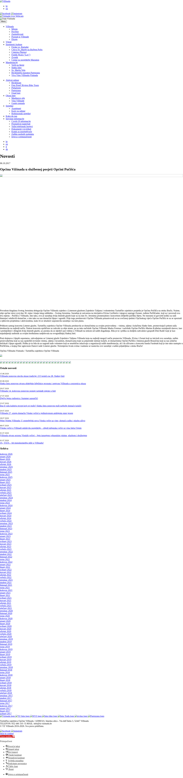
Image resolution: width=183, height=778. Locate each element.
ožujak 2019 (5, 662)
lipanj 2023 (5, 539)
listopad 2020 (6, 613)
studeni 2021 (6, 582)
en (7, 8)
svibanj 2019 (6, 657)
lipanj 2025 (5, 482)
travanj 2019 (5, 659)
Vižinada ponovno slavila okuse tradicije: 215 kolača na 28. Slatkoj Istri (32, 376)
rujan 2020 (5, 616)
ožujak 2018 (5, 688)
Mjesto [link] (14, 29)
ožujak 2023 (5, 546)
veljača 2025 (5, 492)
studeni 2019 (6, 641)
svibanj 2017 (6, 713)
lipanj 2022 (5, 567)
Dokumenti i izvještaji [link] (21, 129)
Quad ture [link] (15, 93)
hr (7, 6)
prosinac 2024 (6, 497)
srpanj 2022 (5, 564)
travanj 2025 (5, 487)
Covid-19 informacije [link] (21, 121)
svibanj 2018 (6, 682)
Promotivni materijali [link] (20, 124)
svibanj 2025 (6, 485)
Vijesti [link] (8, 42)
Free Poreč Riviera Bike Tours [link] (25, 85)
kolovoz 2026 (6, 454)
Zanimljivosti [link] (17, 34)
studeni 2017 (6, 698)
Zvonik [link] (14, 57)
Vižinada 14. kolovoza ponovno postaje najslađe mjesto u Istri (28, 391)
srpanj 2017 (5, 708)
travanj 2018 (5, 685)
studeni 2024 (6, 500)
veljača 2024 (5, 521)
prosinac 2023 (6, 523)
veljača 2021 (5, 605)
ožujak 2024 (5, 518)
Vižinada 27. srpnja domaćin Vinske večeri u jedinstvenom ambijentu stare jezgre (36, 413)
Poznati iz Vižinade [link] (20, 37)
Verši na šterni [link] (17, 65)
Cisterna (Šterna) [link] (19, 52)
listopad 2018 (6, 670)
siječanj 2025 (6, 495)
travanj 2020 (5, 629)
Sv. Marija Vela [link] (18, 70)
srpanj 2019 (5, 652)
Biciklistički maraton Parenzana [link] (25, 73)
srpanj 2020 (5, 621)
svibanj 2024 (6, 513)
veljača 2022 (5, 577)
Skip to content (7, 733)
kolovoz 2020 (6, 618)
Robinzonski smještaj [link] (21, 113)
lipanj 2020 (5, 623)
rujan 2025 (5, 474)
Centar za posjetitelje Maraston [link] (25, 60)
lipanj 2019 (5, 654)
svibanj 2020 (6, 626)
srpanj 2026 (5, 456)
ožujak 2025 (5, 490)
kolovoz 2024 (6, 505)
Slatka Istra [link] (16, 67)
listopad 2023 (6, 528)
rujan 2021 (5, 587)
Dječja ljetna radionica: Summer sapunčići (19, 398)
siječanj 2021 (6, 608)
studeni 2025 (6, 469)
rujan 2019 (5, 647)
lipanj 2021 (5, 595)
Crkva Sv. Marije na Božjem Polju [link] (26, 49)
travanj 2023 (5, 544)
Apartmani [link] (16, 108)
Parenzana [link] (16, 90)
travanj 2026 (5, 462)
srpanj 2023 (5, 536)
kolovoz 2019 (6, 649)
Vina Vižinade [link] (17, 100)
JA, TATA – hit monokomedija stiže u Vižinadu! (22, 443)
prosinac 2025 (6, 467)
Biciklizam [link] (16, 83)
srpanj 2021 (5, 593)
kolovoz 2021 (6, 590)
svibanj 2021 (6, 598)
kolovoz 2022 (6, 562)
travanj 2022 (5, 572)
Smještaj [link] (9, 106)
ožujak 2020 (5, 631)
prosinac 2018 (6, 667)
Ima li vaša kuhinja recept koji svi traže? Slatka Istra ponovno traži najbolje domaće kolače (40, 406)
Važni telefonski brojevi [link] (22, 126)
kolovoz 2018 (6, 675)
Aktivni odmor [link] (12, 80)
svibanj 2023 (6, 541)
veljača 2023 (5, 549)
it (6, 146)
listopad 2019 (6, 644)
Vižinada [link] (10, 26)
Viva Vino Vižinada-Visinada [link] (24, 75)
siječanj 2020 (6, 636)
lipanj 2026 (5, 459)
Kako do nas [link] (11, 116)
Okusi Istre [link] (11, 95)
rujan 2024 (5, 503)
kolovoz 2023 (6, 533)
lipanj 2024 (5, 510)
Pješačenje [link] (16, 88)
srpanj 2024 (5, 508)
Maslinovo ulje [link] (18, 98)
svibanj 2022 (6, 569)
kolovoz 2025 (6, 477)
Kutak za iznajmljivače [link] (21, 131)
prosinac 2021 (6, 580)
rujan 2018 (5, 672)
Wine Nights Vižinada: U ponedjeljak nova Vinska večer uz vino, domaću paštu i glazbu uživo (42, 420)
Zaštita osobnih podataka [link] (22, 134)
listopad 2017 (6, 700)
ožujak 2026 (5, 464)
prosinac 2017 (6, 695)
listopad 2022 (6, 557)
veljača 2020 (5, 634)
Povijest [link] (15, 31)
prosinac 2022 (6, 551)
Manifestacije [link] (12, 62)
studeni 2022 (6, 554)
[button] (3, 21)
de (7, 149)
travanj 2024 (5, 515)
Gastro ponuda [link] (18, 103)
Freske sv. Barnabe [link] (20, 47)
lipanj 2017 (5, 711)
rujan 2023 (5, 531)
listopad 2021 (6, 585)
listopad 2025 (6, 472)
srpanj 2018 (5, 677)
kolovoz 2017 (6, 706)
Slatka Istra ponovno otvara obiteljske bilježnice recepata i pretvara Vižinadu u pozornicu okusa (43, 383)
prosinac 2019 (6, 639)
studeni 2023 (6, 526)
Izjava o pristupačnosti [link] (21, 136)
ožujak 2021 (5, 603)
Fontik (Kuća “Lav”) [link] (20, 55)
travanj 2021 (5, 600)
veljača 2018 (5, 690)
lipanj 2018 (5, 680)
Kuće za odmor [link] (18, 111)
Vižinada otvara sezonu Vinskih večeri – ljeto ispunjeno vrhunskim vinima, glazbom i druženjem (43, 435)
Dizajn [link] (14, 39)
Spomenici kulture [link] (14, 44)
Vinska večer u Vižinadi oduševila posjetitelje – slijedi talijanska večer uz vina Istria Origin (40, 428)
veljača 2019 (5, 665)
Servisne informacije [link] (15, 118)
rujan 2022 (5, 559)
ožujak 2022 (5, 575)
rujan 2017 (5, 703)
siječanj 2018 (6, 693)
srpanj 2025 (5, 480)
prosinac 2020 (6, 611)
